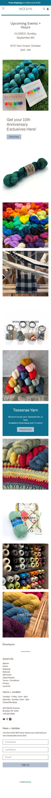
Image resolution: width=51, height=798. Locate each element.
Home (5, 666)
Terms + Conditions (11, 680)
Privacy (6, 683)
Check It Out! (25, 429)
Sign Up (25, 765)
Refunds (6, 672)
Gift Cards (7, 675)
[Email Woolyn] (4, 720)
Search (6, 663)
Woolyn (28, 782)
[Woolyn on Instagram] (10, 720)
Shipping (6, 669)
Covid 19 (6, 686)
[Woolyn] (25, 9)
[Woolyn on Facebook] (7, 720)
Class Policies (8, 678)
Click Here (14, 137)
